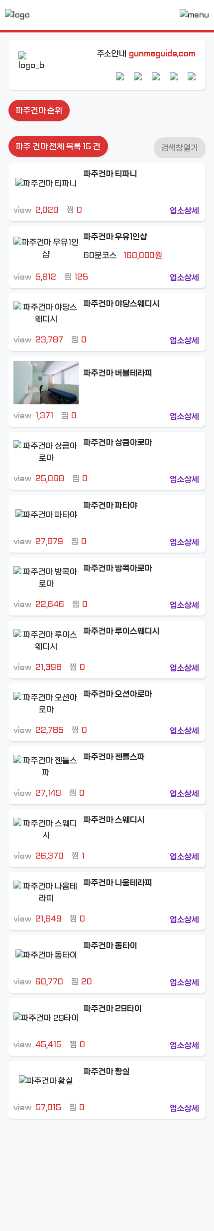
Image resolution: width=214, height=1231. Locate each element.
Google (138, 76)
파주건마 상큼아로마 (118, 442)
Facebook (192, 76)
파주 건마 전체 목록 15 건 (58, 146)
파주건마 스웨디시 (114, 820)
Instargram (174, 76)
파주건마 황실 (107, 1071)
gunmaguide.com (162, 53)
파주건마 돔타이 (110, 945)
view (35, 210)
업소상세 (184, 211)
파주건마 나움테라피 (118, 883)
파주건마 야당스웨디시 (121, 303)
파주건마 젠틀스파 (114, 757)
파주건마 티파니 (110, 174)
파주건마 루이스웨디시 (121, 631)
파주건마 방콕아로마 (118, 568)
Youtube (156, 76)
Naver (120, 76)
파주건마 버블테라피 (118, 373)
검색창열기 (179, 148)
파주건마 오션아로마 (118, 694)
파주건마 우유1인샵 (115, 237)
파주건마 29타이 (113, 1008)
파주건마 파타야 (110, 505)
